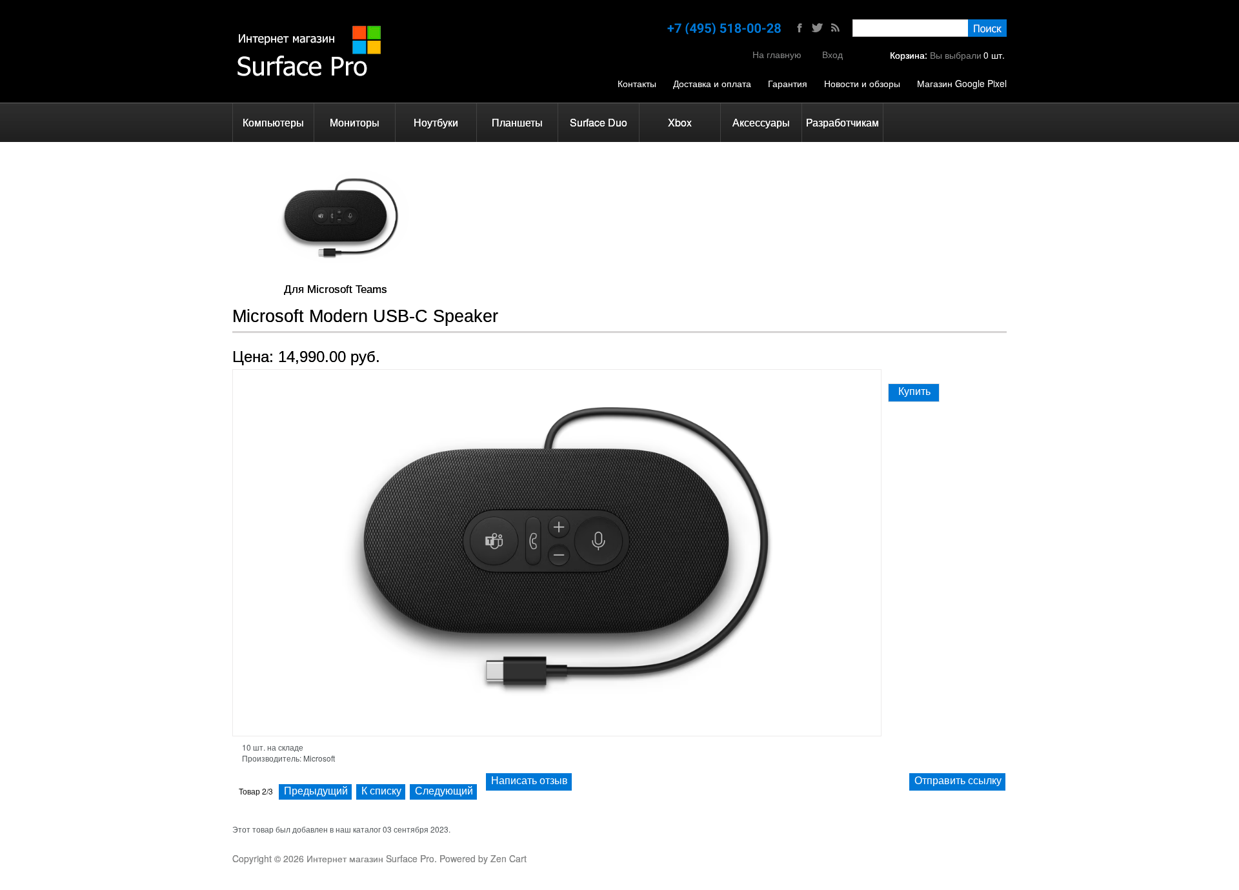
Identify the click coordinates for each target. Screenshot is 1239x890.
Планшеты (517, 122)
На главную (776, 54)
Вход (832, 54)
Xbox (680, 122)
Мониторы (354, 122)
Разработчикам (842, 122)
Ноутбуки (436, 122)
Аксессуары (761, 122)
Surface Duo (598, 122)
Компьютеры (273, 122)
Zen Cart (508, 858)
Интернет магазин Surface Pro (370, 858)
